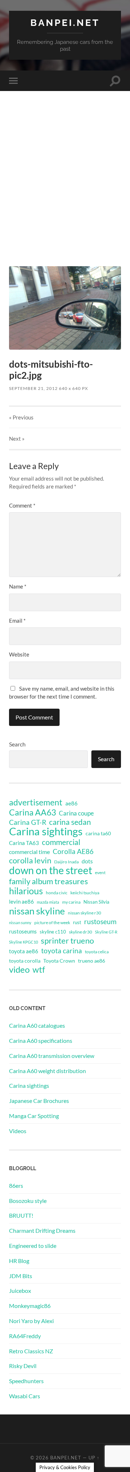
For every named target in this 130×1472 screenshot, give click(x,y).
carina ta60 (98, 833)
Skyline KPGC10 (23, 942)
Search (17, 744)
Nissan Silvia (96, 902)
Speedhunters (26, 1380)
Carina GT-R (27, 822)
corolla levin (30, 860)
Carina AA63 (32, 812)
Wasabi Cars (24, 1396)
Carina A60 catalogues (37, 1025)
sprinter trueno (67, 940)
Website (19, 654)
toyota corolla (24, 961)
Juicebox (20, 1290)
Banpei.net (65, 22)
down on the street (50, 870)
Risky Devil (22, 1365)
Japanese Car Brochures (39, 1100)
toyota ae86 (23, 951)
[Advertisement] (65, 191)
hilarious (26, 890)
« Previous (21, 417)
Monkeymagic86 (30, 1305)
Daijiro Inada (66, 861)
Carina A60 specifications (40, 1040)
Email (17, 620)
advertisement (35, 802)
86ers (16, 1185)
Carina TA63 (24, 843)
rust (77, 922)
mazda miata (48, 902)
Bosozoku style (28, 1200)
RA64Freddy (25, 1335)
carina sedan (70, 822)
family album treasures (48, 881)
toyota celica (97, 951)
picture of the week (52, 922)
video (19, 969)
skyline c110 (53, 932)
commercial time (29, 852)
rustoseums (23, 931)
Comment (22, 505)
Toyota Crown (59, 961)
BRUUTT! (21, 1215)
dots (87, 861)
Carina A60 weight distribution (47, 1070)
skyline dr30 (80, 932)
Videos (17, 1130)
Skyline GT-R (106, 932)
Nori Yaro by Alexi (31, 1320)
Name (17, 586)
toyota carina (61, 950)
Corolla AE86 (73, 851)
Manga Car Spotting (34, 1115)
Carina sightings (46, 831)
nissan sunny (20, 922)
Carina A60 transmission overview (51, 1055)
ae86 (71, 803)
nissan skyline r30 (84, 913)
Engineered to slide (32, 1245)
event (100, 872)
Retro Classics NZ (31, 1351)
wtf (38, 969)
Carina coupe (76, 813)
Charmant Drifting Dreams (42, 1230)
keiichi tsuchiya (84, 892)
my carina (71, 902)
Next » (17, 438)
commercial (61, 842)
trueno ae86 (91, 961)
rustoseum (100, 922)
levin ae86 (21, 901)
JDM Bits (20, 1275)
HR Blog (19, 1260)
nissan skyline (37, 911)
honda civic (57, 892)
